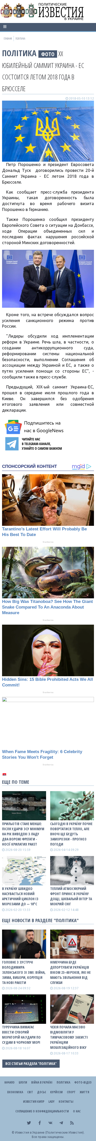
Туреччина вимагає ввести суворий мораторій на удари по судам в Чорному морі (21, 1035)
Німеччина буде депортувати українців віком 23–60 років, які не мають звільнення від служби (70, 972)
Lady (51, 1101)
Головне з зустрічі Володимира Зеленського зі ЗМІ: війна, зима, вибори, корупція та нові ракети (24, 972)
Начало (9, 1082)
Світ (30, 1092)
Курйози (56, 1092)
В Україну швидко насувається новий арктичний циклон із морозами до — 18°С (20, 896)
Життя (84, 1092)
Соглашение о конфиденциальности (42, 1111)
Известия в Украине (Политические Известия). (49, 1132)
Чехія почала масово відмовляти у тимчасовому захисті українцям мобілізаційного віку (69, 1037)
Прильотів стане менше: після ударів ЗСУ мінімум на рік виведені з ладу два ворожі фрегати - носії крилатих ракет (23, 834)
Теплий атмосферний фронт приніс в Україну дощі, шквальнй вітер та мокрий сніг (71, 896)
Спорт (71, 1092)
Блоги (23, 1082)
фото (48, 54)
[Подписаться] (35, 427)
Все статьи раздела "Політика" (31, 1063)
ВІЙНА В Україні (41, 1082)
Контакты (66, 1101)
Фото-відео (83, 1082)
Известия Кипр (33, 1101)
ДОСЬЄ (41, 1092)
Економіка (15, 1092)
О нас (77, 1111)
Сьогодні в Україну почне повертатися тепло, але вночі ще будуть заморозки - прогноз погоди (71, 834)
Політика (19, 52)
